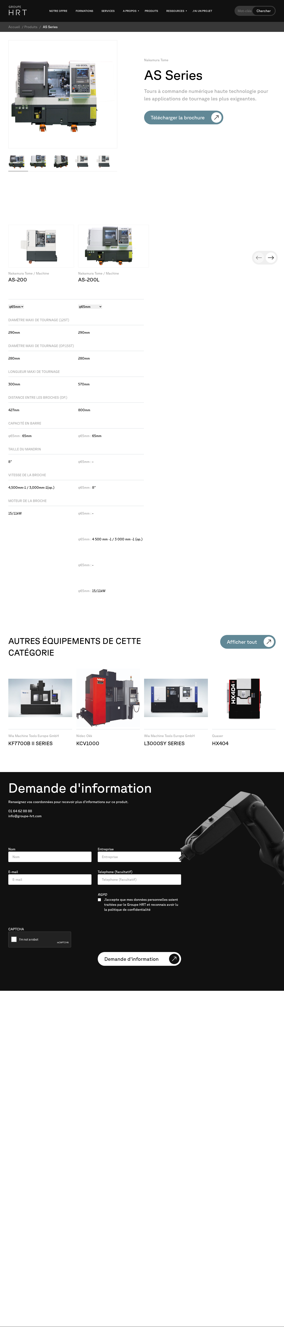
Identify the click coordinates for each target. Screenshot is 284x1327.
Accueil (14, 27)
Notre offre (58, 10)
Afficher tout (242, 642)
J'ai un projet (202, 10)
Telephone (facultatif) (115, 872)
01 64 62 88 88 (20, 811)
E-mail (13, 872)
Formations (84, 10)
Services (108, 10)
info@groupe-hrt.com (25, 816)
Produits (151, 10)
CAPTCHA (16, 929)
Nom (11, 849)
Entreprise (106, 849)
